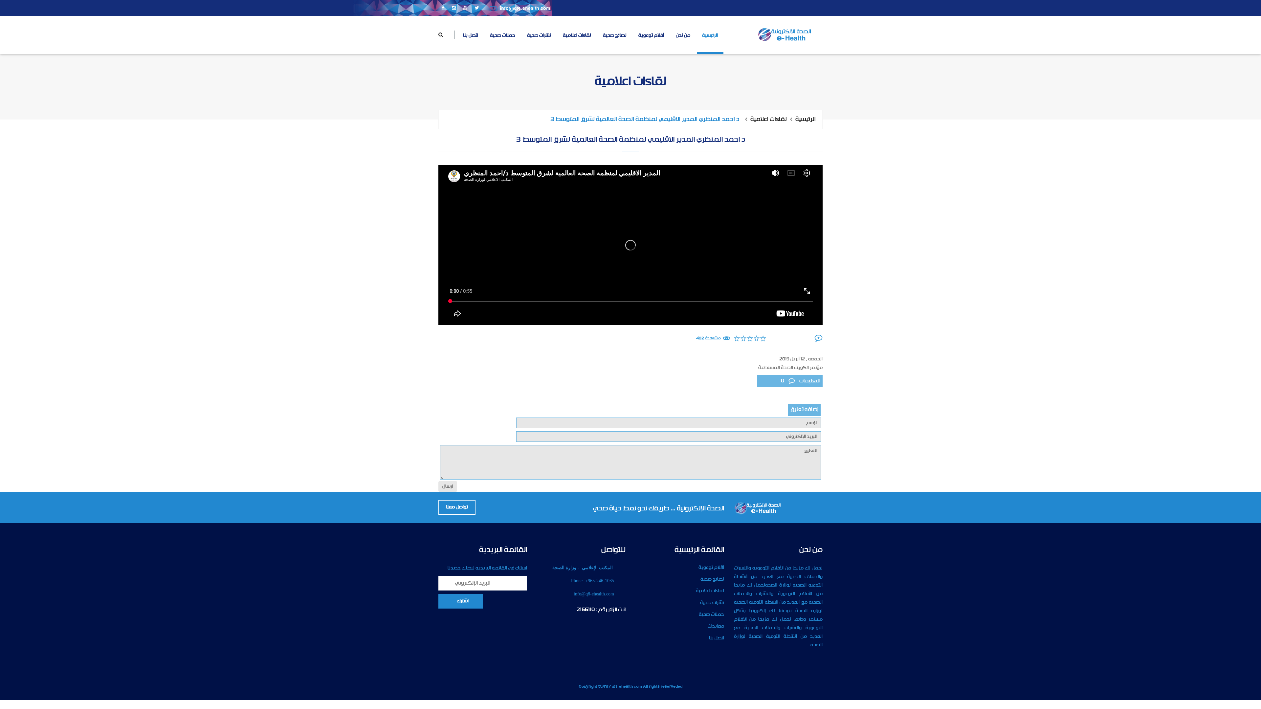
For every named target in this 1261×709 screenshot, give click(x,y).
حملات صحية (502, 35)
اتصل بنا (470, 35)
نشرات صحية (539, 35)
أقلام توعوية (711, 567)
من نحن (683, 35)
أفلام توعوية (651, 35)
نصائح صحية (615, 35)
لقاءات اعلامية (577, 35)
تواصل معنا (457, 507)
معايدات (716, 626)
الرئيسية (710, 35)
